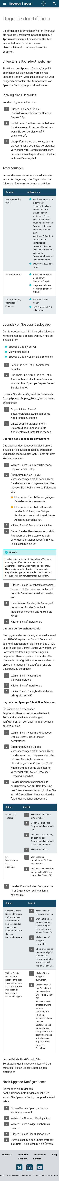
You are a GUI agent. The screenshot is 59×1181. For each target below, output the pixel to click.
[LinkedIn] (29, 1167)
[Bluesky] (19, 1167)
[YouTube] (40, 1167)
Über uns (22, 1158)
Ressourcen (40, 1154)
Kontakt (37, 1158)
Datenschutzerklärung (50, 1175)
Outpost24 (7, 1154)
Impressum (37, 1175)
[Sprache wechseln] (43, 3)
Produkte (23, 1154)
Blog (54, 1154)
